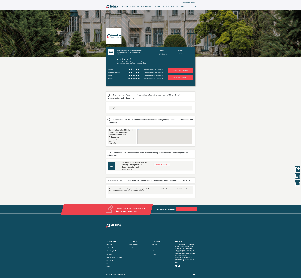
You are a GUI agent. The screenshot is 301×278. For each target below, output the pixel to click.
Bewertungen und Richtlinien (114, 257)
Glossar (108, 266)
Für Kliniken (191, 2)
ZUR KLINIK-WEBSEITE (180, 77)
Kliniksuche (125, 6)
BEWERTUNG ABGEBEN (180, 70)
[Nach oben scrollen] (194, 274)
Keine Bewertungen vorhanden (153, 69)
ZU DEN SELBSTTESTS (186, 209)
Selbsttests (174, 6)
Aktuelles (166, 6)
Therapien (158, 6)
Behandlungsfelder (147, 6)
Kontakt (184, 2)
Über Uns (154, 245)
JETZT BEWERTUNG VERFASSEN (136, 190)
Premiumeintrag (133, 245)
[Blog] (297, 176)
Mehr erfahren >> (186, 108)
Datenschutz (155, 251)
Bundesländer (134, 6)
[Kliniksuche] (297, 182)
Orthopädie (113, 108)
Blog (107, 263)
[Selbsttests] (297, 169)
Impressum (155, 248)
